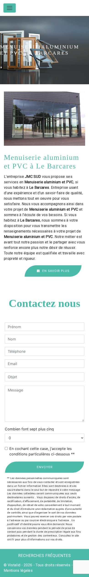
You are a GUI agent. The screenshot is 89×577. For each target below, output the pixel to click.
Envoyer (44, 467)
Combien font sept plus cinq (29, 429)
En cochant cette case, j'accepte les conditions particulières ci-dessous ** (42, 451)
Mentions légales (18, 570)
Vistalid (14, 565)
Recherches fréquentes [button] (44, 555)
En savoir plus (55, 271)
